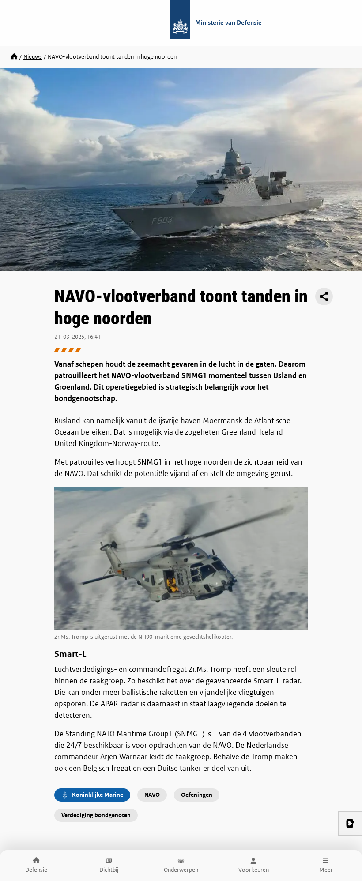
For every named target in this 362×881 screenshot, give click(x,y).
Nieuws (32, 56)
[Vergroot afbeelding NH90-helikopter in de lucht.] (181, 558)
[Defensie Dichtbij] (14, 56)
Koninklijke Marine (97, 795)
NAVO (152, 795)
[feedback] (350, 823)
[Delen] (324, 296)
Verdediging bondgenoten (96, 815)
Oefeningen (196, 795)
